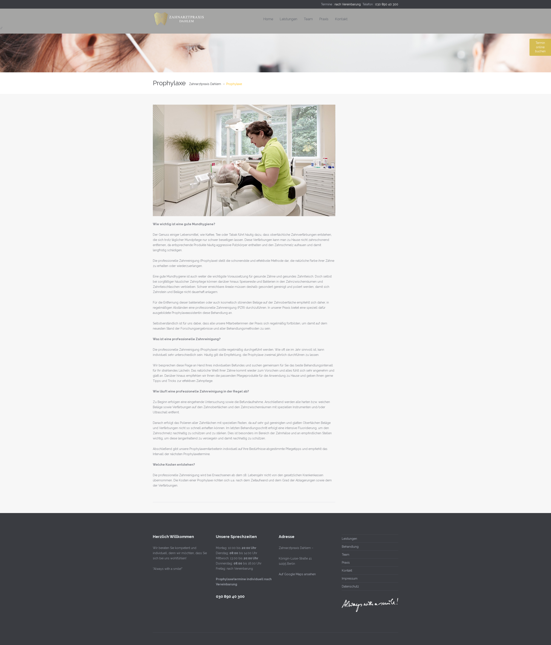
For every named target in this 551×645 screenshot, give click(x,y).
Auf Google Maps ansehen (297, 574)
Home (268, 19)
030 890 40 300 (386, 4)
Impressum (350, 578)
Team (308, 19)
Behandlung (350, 546)
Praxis (323, 19)
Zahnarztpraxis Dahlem (205, 84)
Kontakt (341, 19)
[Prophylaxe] (244, 160)
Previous (155, 160)
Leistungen (288, 19)
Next (333, 160)
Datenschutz (350, 586)
